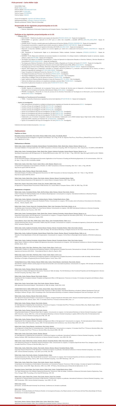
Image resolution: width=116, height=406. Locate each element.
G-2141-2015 (26, 11)
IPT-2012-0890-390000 (49, 70)
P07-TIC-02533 (65, 79)
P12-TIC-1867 (56, 72)
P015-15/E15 (30, 93)
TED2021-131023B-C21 (90, 52)
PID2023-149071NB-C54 (70, 45)
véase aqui (42, 125)
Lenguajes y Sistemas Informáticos (36, 20)
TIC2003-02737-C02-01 (57, 82)
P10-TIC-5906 (59, 75)
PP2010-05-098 (72, 29)
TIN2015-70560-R (75, 66)
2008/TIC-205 (59, 113)
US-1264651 (83, 63)
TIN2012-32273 (56, 74)
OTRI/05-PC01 (52, 118)
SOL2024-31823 (64, 47)
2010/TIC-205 (49, 109)
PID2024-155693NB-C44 (75, 43)
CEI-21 (82, 104)
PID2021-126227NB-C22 (90, 48)
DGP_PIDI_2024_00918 (90, 39)
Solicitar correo (22, 8)
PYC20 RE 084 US (66, 99)
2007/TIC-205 (59, 115)
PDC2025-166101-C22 (65, 38)
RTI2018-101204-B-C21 (36, 61)
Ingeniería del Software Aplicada (36, 18)
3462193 (26, 15)
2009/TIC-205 (59, 111)
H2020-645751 (80, 65)
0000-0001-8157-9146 (30, 9)
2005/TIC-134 (59, 120)
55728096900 (28, 13)
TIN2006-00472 (69, 81)
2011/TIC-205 (49, 108)
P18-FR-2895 (34, 57)
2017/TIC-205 (49, 106)
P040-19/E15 (61, 90)
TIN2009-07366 (58, 77)
